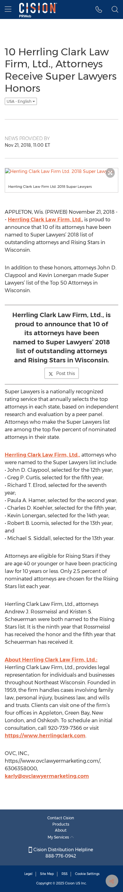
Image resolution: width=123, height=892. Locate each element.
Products (60, 824)
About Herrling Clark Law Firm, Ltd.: (51, 660)
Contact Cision (60, 817)
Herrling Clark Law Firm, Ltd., (42, 455)
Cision (70, 883)
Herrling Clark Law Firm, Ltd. (45, 220)
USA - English (19, 101)
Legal (28, 874)
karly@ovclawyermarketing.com (47, 776)
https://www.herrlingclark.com (45, 736)
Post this (65, 373)
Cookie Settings (87, 874)
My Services (59, 837)
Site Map (47, 874)
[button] (99, 9)
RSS (64, 874)
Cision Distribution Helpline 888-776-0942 (62, 853)
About (61, 830)
